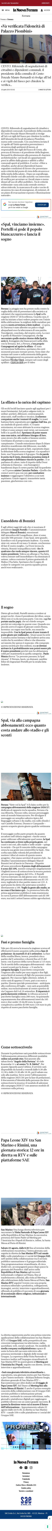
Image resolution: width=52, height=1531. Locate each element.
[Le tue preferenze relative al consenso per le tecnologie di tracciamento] (47, 1526)
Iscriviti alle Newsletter (10, 3)
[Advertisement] (20, 110)
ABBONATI (45, 3)
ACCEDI (47, 10)
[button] (26, 1435)
